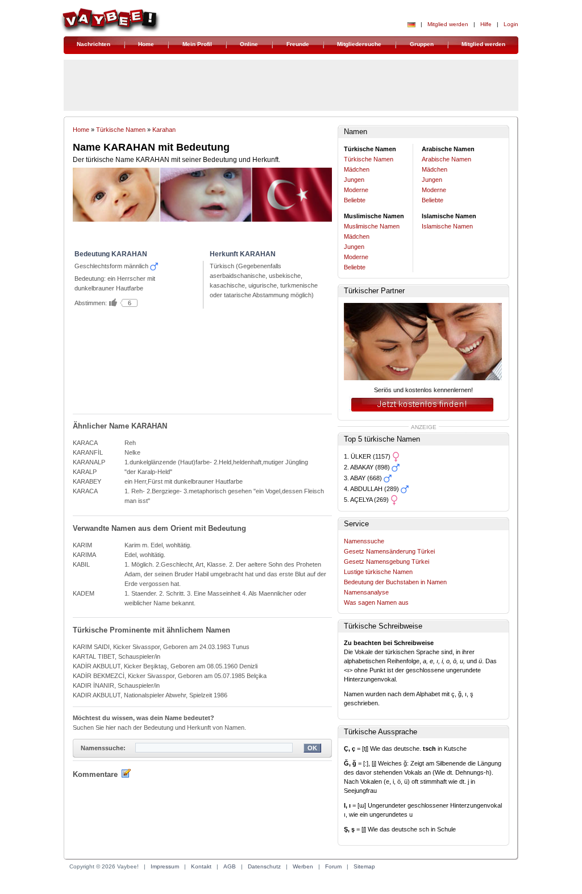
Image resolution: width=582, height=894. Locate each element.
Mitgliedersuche (359, 44)
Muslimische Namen (372, 226)
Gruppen (422, 44)
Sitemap (364, 866)
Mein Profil (197, 44)
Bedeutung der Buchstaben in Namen (395, 582)
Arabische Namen (446, 159)
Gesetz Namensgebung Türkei (386, 561)
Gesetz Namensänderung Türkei (389, 551)
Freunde (297, 44)
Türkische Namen (121, 129)
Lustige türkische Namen (378, 571)
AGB (229, 866)
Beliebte (354, 200)
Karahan (164, 129)
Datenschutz (264, 866)
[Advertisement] (201, 364)
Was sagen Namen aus (376, 602)
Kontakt (201, 866)
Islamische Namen (447, 226)
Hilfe (486, 24)
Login (511, 24)
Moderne (356, 189)
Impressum (165, 866)
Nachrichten (93, 44)
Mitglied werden (447, 24)
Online (249, 44)
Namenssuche (364, 541)
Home (146, 44)
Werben (303, 866)
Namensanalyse (366, 592)
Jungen (354, 179)
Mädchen (356, 169)
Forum (333, 866)
